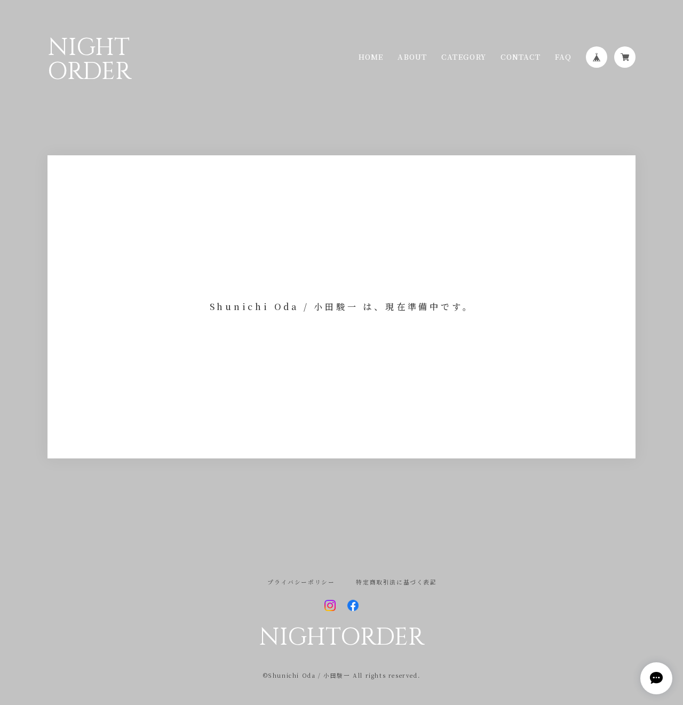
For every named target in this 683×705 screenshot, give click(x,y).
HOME (371, 56)
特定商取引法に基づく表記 (396, 582)
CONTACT (520, 56)
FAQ (563, 56)
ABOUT (412, 56)
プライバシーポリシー (301, 582)
